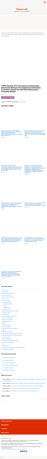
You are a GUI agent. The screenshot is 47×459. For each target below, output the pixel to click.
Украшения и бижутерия (8, 342)
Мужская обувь (6, 324)
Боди (4, 305)
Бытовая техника (6, 295)
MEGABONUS (4, 425)
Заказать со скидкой (7, 97)
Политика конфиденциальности (14, 449)
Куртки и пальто (7, 309)
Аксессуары (5, 291)
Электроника (5, 345)
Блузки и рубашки (8, 304)
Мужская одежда (6, 326)
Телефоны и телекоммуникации (10, 340)
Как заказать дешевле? (9, 362)
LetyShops (4, 428)
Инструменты (5, 314)
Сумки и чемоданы (7, 338)
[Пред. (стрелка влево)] (0, 458)
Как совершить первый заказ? (10, 365)
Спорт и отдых (17, 32)
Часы (3, 344)
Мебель (4, 323)
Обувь (3, 330)
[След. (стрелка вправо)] (1, 458)
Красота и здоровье (7, 317)
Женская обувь (6, 300)
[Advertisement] (23, 22)
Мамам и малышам (7, 321)
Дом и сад (5, 298)
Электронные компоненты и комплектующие (13, 347)
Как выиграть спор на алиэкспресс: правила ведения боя (24, 388)
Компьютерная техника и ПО (9, 316)
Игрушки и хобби (6, 312)
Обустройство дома (7, 331)
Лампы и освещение (7, 319)
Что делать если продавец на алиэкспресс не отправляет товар (26, 386)
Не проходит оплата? (8, 367)
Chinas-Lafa (22, 9)
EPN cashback (5, 432)
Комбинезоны (6, 307)
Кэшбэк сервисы (6, 421)
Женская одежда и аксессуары (10, 311)
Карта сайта (3, 449)
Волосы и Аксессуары (7, 297)
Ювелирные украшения (8, 349)
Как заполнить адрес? (8, 360)
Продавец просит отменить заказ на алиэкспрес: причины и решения (27, 383)
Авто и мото (5, 290)
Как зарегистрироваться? (9, 357)
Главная (3, 32)
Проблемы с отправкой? (9, 370)
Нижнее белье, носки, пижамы (9, 328)
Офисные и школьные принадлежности (12, 335)
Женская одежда (6, 302)
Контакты (24, 449)
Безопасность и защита (8, 293)
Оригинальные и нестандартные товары (12, 333)
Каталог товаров (9, 32)
